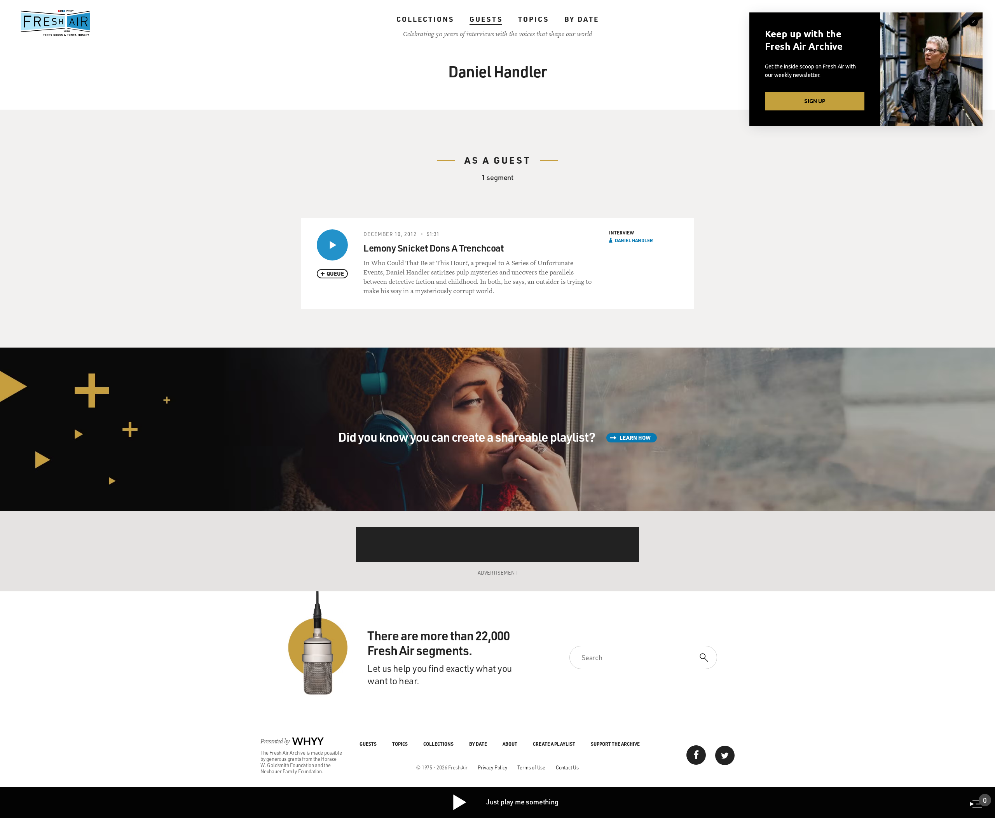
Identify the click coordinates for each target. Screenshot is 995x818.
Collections (425, 19)
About (510, 744)
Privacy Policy (492, 767)
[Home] (55, 23)
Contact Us (567, 767)
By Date (581, 19)
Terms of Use (531, 767)
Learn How (635, 437)
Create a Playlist (554, 744)
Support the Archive (615, 744)
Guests (486, 19)
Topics (533, 19)
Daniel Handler (634, 240)
